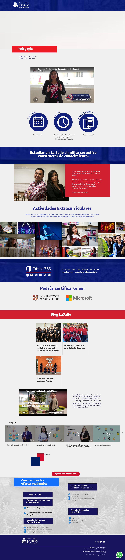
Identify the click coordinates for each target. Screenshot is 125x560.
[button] (11, 423)
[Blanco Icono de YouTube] (103, 541)
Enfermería (75, 518)
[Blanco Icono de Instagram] (98, 541)
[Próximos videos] (122, 433)
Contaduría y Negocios (35, 508)
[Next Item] (122, 240)
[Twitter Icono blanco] (101, 541)
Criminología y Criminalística (80, 494)
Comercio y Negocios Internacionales (39, 532)
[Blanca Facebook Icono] (96, 541)
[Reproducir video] (20, 434)
